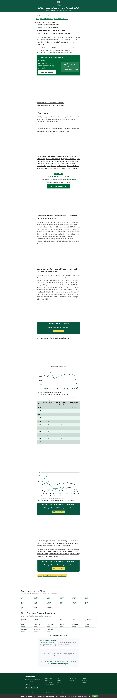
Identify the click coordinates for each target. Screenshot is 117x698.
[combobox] (58, 648)
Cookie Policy (84, 682)
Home (48, 10)
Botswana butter (51, 551)
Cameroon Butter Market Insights (47, 27)
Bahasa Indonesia (59, 692)
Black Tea (57, 545)
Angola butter (41, 551)
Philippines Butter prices (68, 159)
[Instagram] (34, 687)
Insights (37, 15)
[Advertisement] (59, 87)
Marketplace (47, 680)
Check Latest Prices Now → (58, 186)
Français (36, 692)
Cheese (70, 543)
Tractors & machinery (49, 684)
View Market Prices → (47, 72)
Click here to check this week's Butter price (50, 105)
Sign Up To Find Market (58, 511)
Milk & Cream (41, 543)
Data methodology (73, 678)
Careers (59, 680)
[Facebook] (32, 687)
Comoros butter (74, 554)
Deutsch (40, 692)
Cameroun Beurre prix (60, 635)
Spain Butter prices (47, 168)
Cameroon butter (72, 551)
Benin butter (54, 556)
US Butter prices (51, 163)
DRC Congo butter (42, 556)
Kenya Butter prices (62, 156)
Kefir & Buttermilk (56, 543)
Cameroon (65, 10)
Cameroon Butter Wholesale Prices (48, 24)
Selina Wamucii (30, 676)
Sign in (71, 682)
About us (59, 678)
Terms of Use (84, 680)
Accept (95, 696)
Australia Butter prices (64, 163)
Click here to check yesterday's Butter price (50, 103)
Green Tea (50, 545)
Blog (58, 684)
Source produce (48, 682)
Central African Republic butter (59, 554)
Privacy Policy (84, 678)
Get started (72, 680)
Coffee (43, 545)
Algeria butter (74, 549)
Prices (61, 10)
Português (45, 692)
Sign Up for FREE (58, 330)
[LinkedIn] (26, 687)
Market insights (48, 678)
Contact (59, 682)
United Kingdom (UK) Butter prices (65, 168)
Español (49, 692)
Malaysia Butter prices (53, 159)
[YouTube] (37, 687)
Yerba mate (66, 545)
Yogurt (48, 543)
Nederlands (66, 692)
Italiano (53, 692)
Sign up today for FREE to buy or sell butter (52, 576)
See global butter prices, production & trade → (52, 19)
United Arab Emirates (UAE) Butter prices (59, 161)
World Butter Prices (54, 10)
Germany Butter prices (58, 166)
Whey (65, 543)
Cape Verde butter (42, 554)
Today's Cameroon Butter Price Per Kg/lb (50, 22)
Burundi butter (61, 551)
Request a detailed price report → (58, 664)
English (32, 692)
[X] (29, 687)
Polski (71, 692)
